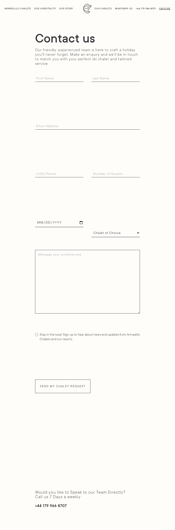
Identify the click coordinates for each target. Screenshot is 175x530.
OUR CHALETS (103, 8)
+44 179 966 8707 (146, 8)
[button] (18, 8)
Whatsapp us (123, 8)
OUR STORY (66, 8)
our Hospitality (45, 8)
